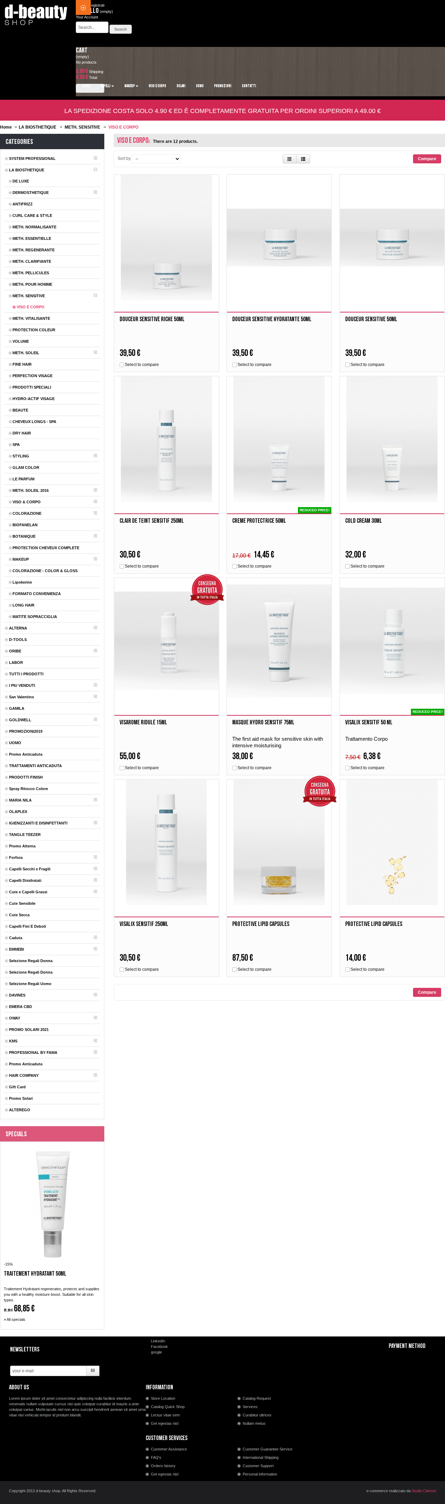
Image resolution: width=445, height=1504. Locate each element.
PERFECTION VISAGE (32, 376)
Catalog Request (257, 1398)
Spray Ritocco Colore (28, 789)
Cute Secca (19, 915)
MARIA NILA (20, 800)
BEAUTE (20, 410)
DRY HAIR (22, 433)
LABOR (16, 662)
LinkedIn (158, 1341)
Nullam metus (254, 1423)
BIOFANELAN (25, 525)
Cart (82, 50)
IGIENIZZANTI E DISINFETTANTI (38, 823)
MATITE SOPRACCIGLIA (35, 617)
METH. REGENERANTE (34, 250)
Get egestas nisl (164, 1423)
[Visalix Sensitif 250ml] (166, 842)
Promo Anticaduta (25, 754)
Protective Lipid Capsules (260, 924)
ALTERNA (18, 628)
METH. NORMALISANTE (34, 227)
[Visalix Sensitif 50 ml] (392, 641)
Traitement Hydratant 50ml (35, 1273)
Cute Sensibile (22, 903)
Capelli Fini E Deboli (27, 926)
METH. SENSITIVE (82, 127)
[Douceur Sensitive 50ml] (392, 237)
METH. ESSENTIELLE (32, 238)
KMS (13, 1041)
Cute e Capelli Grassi (28, 892)
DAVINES (17, 995)
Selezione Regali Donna (30, 961)
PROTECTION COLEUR (34, 330)
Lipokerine (22, 582)
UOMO (15, 743)
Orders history (163, 1466)
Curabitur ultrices (257, 1415)
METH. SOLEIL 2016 (31, 490)
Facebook (159, 1346)
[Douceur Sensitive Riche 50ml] (166, 237)
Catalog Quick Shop (168, 1407)
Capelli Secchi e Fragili (29, 869)
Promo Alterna (22, 846)
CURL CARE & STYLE (32, 215)
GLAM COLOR (26, 467)
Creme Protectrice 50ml (259, 521)
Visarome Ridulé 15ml (143, 722)
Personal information (260, 1474)
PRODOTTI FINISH (26, 777)
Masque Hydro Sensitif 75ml (263, 722)
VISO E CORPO (30, 307)
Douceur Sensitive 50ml (371, 319)
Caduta (15, 938)
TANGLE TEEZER (25, 834)
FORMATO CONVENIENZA (37, 594)
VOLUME (21, 341)
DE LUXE (21, 181)
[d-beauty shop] (36, 13)
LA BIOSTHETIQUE (37, 127)
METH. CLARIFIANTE (32, 261)
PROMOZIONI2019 (25, 731)
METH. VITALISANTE (31, 318)
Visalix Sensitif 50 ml (369, 722)
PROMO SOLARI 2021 (29, 1029)
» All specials (14, 1319)
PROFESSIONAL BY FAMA (33, 1052)
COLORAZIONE (27, 513)
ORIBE (15, 651)
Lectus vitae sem (165, 1415)
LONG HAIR (23, 605)
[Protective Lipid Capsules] (279, 842)
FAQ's (156, 1457)
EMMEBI (16, 949)
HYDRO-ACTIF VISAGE (34, 399)
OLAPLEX (18, 812)
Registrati (96, 5)
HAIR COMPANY (24, 1075)
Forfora (16, 857)
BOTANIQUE (24, 536)
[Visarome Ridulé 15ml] (166, 641)
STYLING (21, 456)
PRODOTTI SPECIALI (32, 387)
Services (250, 1407)
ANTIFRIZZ (23, 204)
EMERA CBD (20, 1007)
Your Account (87, 17)
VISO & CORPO (27, 502)
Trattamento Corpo (366, 739)
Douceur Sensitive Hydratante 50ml (272, 319)
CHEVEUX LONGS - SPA (34, 422)
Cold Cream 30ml (363, 521)
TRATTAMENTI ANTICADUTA (35, 766)
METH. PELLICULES (31, 273)
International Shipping (260, 1457)
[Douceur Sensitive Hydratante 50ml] (279, 237)
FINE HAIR (22, 364)
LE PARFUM (23, 479)
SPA (16, 444)
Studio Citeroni (424, 1491)
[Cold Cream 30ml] (392, 439)
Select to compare (142, 364)
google (156, 1352)
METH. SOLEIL (26, 353)
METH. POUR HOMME (32, 284)
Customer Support (258, 1466)
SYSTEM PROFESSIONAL (32, 158)
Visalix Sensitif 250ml (144, 924)
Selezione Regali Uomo (30, 984)
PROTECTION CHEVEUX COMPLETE (46, 548)
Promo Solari (21, 1098)
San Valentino (21, 697)
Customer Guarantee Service (267, 1449)
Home (6, 127)
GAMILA (16, 708)
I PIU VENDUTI (22, 685)
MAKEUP (21, 559)
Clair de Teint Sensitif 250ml (152, 521)
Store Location (163, 1398)
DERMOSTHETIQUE (31, 192)
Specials (16, 1134)
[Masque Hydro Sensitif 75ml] (279, 641)
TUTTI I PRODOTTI (26, 674)
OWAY (14, 1018)
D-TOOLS (18, 639)
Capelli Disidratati (25, 880)
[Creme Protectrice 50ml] (279, 439)
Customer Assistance (169, 1449)
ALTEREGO (19, 1110)
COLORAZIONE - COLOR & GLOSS (45, 571)
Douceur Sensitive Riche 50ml (152, 319)
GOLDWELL (20, 720)
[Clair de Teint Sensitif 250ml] (166, 439)
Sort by (124, 158)
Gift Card (17, 1087)
